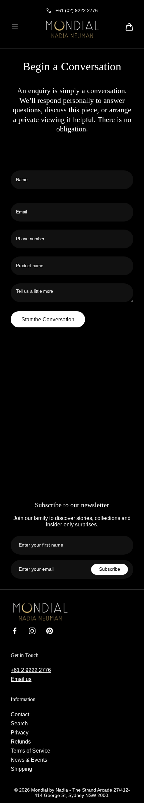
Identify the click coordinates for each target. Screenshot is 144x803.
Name (17, 192)
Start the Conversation (47, 319)
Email (17, 224)
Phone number (26, 251)
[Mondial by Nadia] (72, 29)
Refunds (21, 741)
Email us (21, 679)
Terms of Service (30, 751)
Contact (20, 714)
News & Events (29, 760)
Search (19, 723)
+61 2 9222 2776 (31, 670)
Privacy (19, 732)
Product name (26, 278)
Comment (21, 306)
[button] (15, 27)
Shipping (21, 769)
